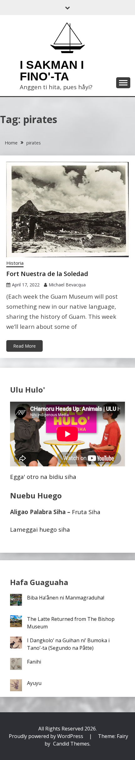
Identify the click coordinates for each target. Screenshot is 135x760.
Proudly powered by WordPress (46, 736)
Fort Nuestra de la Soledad (47, 273)
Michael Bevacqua (67, 285)
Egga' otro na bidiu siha (43, 476)
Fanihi (34, 661)
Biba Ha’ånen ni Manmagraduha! (65, 597)
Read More (24, 346)
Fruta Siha (86, 512)
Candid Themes (71, 743)
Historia (15, 263)
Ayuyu (34, 683)
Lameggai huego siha (40, 529)
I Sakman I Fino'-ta (52, 70)
